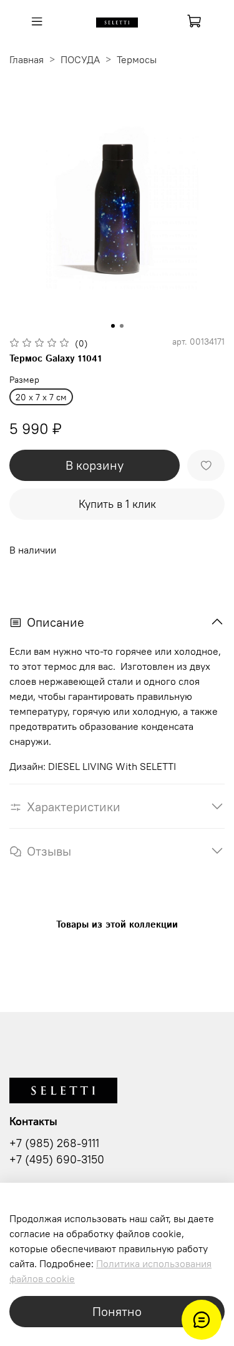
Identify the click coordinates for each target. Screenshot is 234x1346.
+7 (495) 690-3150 (56, 1159)
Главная (26, 59)
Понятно (117, 1311)
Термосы (137, 59)
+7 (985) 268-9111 (54, 1143)
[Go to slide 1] (113, 326)
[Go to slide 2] (122, 326)
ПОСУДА (80, 59)
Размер (24, 380)
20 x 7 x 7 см (41, 397)
